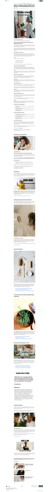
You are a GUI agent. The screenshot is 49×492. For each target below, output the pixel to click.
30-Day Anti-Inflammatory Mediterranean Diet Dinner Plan (22, 336)
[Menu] (43, 0)
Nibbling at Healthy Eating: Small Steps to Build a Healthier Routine (23, 338)
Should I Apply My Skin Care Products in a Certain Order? (22, 365)
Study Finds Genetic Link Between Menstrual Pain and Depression (23, 288)
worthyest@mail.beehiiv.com (17, 130)
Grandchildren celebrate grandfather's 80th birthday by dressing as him (22, 195)
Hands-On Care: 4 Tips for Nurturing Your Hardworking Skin (22, 366)
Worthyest (15, 3)
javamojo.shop (31, 166)
